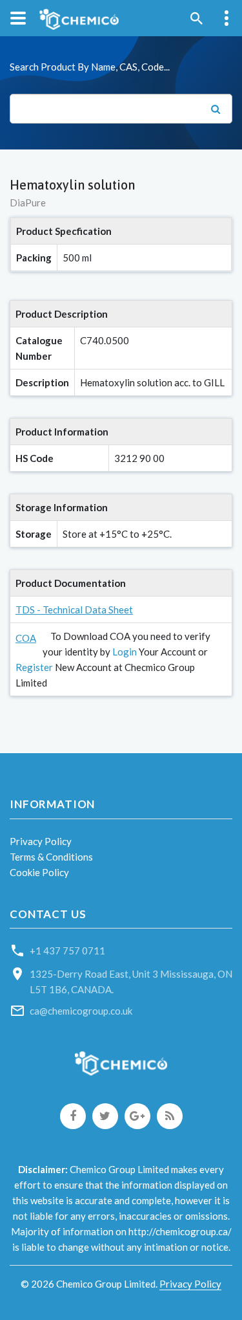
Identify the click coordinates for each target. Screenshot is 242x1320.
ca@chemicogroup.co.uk (81, 1011)
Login (124, 651)
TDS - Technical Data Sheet (74, 609)
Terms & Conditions (51, 857)
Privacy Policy (41, 841)
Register (34, 667)
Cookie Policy (39, 872)
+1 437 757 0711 (67, 950)
